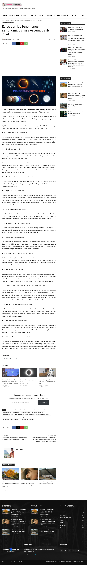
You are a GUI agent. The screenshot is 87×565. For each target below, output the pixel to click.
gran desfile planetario (8, 414)
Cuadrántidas (16, 412)
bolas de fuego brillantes (13, 409)
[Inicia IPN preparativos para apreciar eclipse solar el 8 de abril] (47, 372)
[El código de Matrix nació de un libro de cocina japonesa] (63, 114)
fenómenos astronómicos (38, 412)
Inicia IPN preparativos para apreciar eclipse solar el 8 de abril (47, 381)
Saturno (16, 419)
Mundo (4, 479)
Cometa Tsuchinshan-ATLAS (38, 409)
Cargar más (72, 72)
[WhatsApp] (26, 43)
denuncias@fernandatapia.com (37, 555)
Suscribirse (43, 402)
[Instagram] (74, 550)
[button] (83, 16)
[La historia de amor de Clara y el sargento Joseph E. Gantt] (63, 29)
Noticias (7, 20)
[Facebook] (14, 43)
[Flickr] (69, 550)
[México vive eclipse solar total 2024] (28, 372)
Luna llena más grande (21, 417)
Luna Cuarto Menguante (8, 417)
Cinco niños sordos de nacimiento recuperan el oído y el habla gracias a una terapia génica (29, 483)
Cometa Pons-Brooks (25, 409)
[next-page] (6, 491)
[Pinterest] (22, 43)
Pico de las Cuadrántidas (34, 417)
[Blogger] (61, 550)
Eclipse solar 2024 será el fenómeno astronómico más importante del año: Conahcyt (10, 381)
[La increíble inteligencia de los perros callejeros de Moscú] (47, 474)
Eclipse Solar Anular (25, 412)
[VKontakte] (78, 550)
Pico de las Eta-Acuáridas (47, 417)
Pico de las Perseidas (7, 419)
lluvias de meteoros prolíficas (43, 414)
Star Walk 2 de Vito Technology (27, 419)
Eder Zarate (8, 39)
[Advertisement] (29, 60)
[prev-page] (3, 491)
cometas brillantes (7, 412)
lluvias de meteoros (29, 414)
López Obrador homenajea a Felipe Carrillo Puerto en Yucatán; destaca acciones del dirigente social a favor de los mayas (44, 439)
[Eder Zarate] (3, 39)
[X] (18, 43)
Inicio (3, 20)
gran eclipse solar (19, 414)
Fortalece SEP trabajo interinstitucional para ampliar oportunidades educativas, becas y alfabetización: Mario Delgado (76, 63)
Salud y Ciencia (10, 22)
